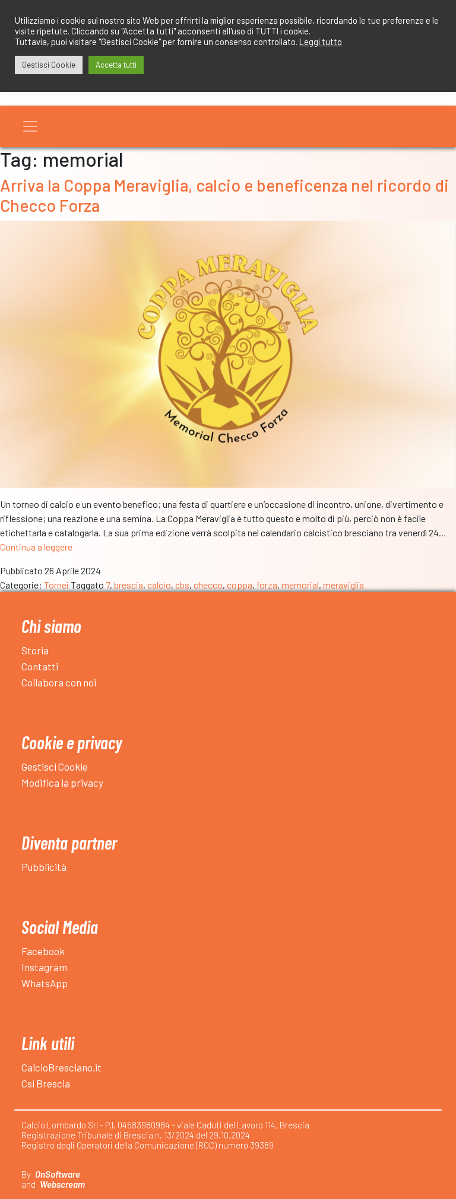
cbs (182, 584)
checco (208, 584)
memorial (300, 584)
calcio (159, 584)
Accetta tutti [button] (116, 64)
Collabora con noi (58, 682)
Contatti (39, 666)
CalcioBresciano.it (61, 1067)
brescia (128, 584)
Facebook (43, 951)
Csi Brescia (45, 1083)
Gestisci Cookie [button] (48, 64)
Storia (35, 650)
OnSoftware (57, 1174)
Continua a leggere (36, 546)
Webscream (62, 1184)
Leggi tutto (320, 41)
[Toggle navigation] (30, 126)
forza (266, 584)
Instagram (44, 967)
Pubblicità (43, 867)
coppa (239, 584)
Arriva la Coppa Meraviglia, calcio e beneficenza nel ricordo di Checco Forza (224, 195)
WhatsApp (44, 983)
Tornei (56, 584)
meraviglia (343, 584)
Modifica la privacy (62, 782)
